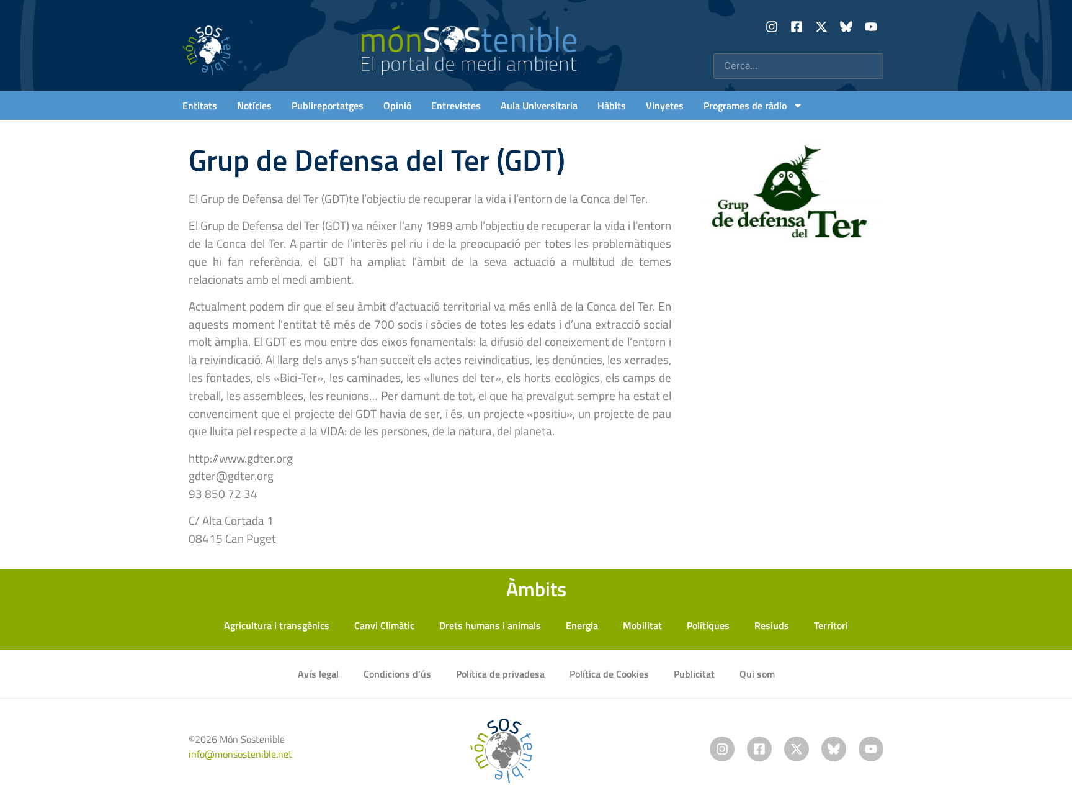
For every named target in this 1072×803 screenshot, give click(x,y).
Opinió (397, 105)
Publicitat (694, 673)
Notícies (254, 105)
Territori (831, 625)
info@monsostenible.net (240, 753)
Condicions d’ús (397, 673)
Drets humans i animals (490, 625)
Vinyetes (665, 105)
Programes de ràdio (745, 105)
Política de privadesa (500, 673)
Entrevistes (456, 105)
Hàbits (611, 105)
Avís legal (318, 673)
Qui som (757, 673)
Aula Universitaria (539, 105)
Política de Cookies (609, 673)
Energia (582, 625)
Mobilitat (642, 625)
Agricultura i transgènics (276, 625)
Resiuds (771, 625)
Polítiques (708, 625)
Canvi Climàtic (384, 625)
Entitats (199, 105)
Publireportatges (328, 105)
